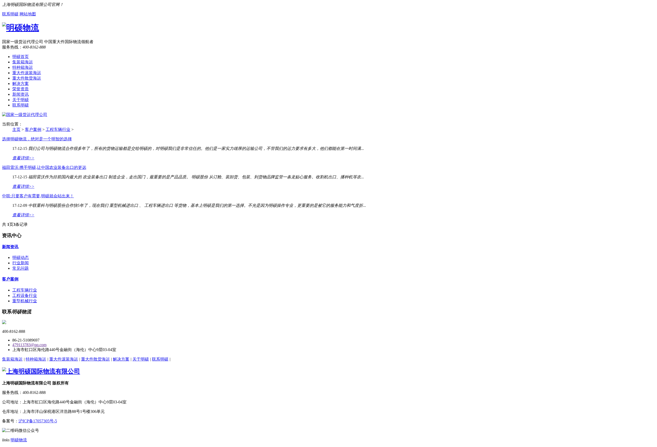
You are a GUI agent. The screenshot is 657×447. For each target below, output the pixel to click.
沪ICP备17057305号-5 (37, 421)
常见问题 (20, 268)
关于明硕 (20, 100)
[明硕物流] (20, 27)
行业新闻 (20, 263)
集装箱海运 (22, 62)
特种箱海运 (22, 67)
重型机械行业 (24, 301)
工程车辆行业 (58, 129)
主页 (16, 129)
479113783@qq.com (29, 345)
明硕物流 (19, 440)
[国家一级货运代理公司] (24, 114)
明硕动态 (20, 257)
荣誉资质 (20, 89)
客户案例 (33, 129)
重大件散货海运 (26, 78)
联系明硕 (10, 14)
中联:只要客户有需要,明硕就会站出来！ (38, 196)
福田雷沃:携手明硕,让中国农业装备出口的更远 (44, 167)
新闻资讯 (20, 94)
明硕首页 (20, 56)
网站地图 (28, 14)
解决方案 (20, 83)
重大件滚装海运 (26, 73)
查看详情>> (23, 158)
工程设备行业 (24, 295)
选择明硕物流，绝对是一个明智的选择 (37, 139)
